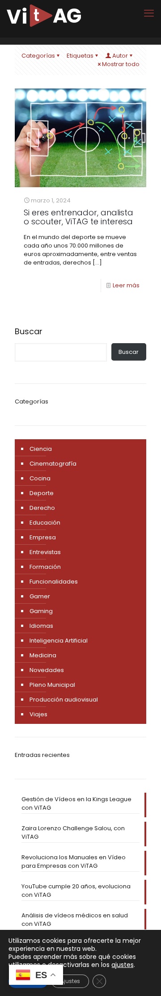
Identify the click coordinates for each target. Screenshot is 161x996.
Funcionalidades (54, 581)
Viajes (38, 714)
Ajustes (70, 981)
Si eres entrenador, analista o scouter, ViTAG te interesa (78, 217)
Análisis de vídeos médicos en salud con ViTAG (74, 919)
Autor (120, 55)
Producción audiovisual (64, 699)
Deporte (42, 493)
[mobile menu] (149, 13)
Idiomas (41, 626)
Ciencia (41, 449)
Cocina (40, 478)
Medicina (43, 655)
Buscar (28, 331)
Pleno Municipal (52, 685)
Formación (45, 567)
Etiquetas (80, 55)
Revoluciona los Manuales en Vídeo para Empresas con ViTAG (73, 861)
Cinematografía (53, 463)
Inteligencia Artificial (59, 640)
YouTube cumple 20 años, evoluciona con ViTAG (76, 890)
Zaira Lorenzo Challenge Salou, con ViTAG (73, 832)
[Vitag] (44, 15)
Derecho (42, 508)
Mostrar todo (121, 64)
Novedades (47, 670)
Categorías (38, 55)
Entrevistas (45, 552)
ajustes (122, 965)
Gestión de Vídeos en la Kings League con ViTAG (76, 803)
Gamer (40, 596)
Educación (45, 522)
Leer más (126, 285)
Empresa (43, 537)
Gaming (41, 611)
